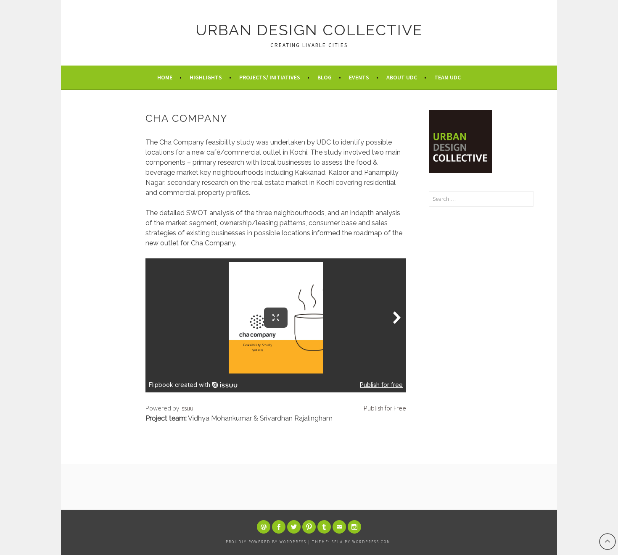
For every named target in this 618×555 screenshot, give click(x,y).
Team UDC (447, 77)
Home (164, 77)
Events (359, 77)
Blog (324, 77)
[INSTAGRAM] (354, 527)
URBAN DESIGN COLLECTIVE (309, 30)
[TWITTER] (294, 527)
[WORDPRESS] (263, 527)
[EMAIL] (339, 527)
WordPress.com (371, 541)
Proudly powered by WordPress (266, 541)
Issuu (186, 408)
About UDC (401, 77)
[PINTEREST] (309, 527)
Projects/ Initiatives (269, 77)
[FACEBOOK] (278, 527)
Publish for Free (385, 408)
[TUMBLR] (324, 527)
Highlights (206, 77)
